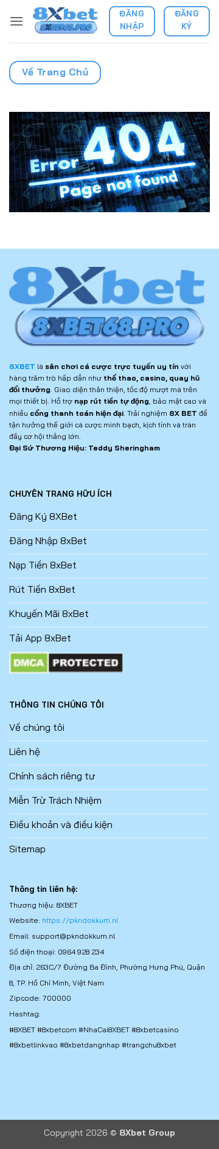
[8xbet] (66, 21)
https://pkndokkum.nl (80, 920)
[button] (16, 21)
